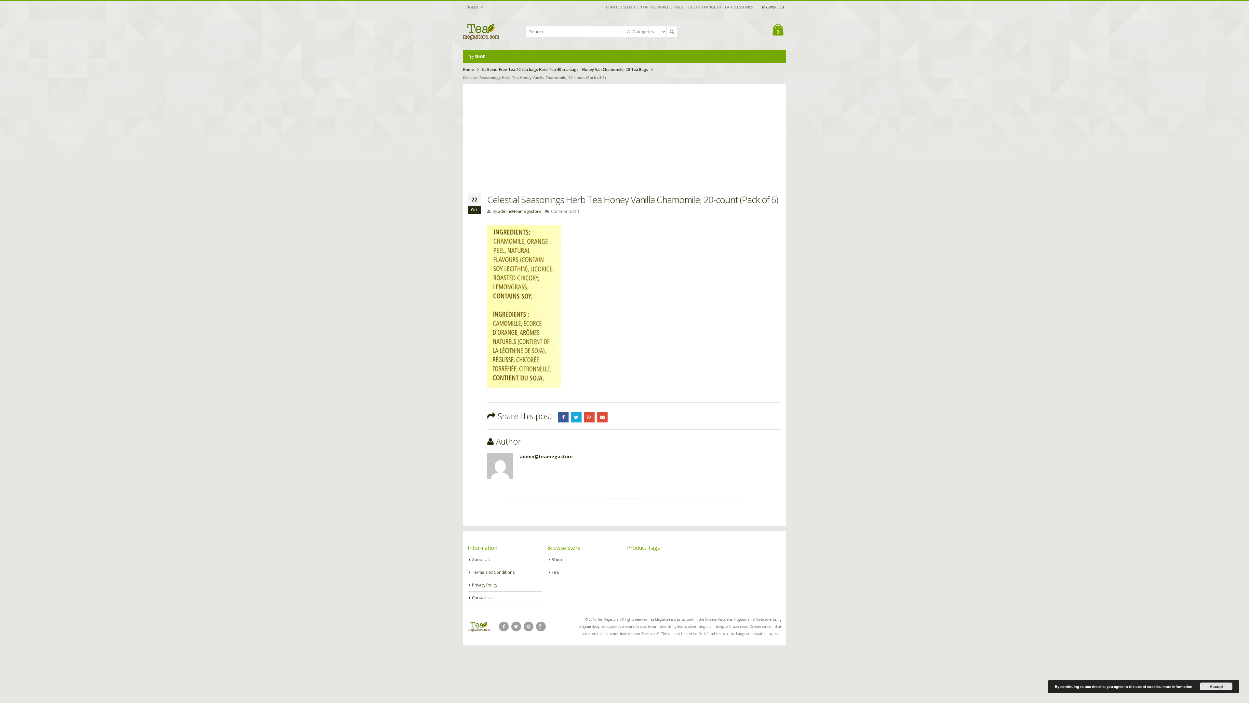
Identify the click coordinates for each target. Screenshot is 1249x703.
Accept (1216, 686)
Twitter (576, 417)
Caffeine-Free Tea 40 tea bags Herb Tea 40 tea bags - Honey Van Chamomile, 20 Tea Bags (565, 69)
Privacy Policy (484, 585)
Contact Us (482, 597)
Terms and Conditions (493, 572)
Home (468, 69)
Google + (589, 417)
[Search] (672, 31)
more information (1177, 686)
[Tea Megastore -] (481, 31)
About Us (481, 559)
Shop (480, 57)
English (471, 7)
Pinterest (528, 626)
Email (602, 417)
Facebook (563, 417)
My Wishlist (773, 7)
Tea (555, 572)
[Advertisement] (624, 132)
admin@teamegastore (519, 211)
